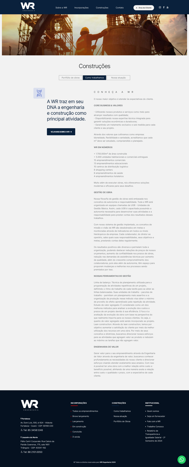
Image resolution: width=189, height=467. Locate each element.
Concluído (77, 431)
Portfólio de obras (71, 77)
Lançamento (78, 421)
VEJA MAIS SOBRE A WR (60, 132)
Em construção (79, 426)
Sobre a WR (61, 7)
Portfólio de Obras (121, 421)
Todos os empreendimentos (85, 411)
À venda (76, 437)
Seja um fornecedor (156, 416)
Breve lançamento (80, 416)
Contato (120, 7)
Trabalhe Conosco (155, 426)
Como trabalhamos (94, 77)
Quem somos (153, 411)
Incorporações (81, 7)
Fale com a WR (153, 421)
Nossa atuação (118, 77)
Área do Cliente (145, 8)
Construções (102, 7)
